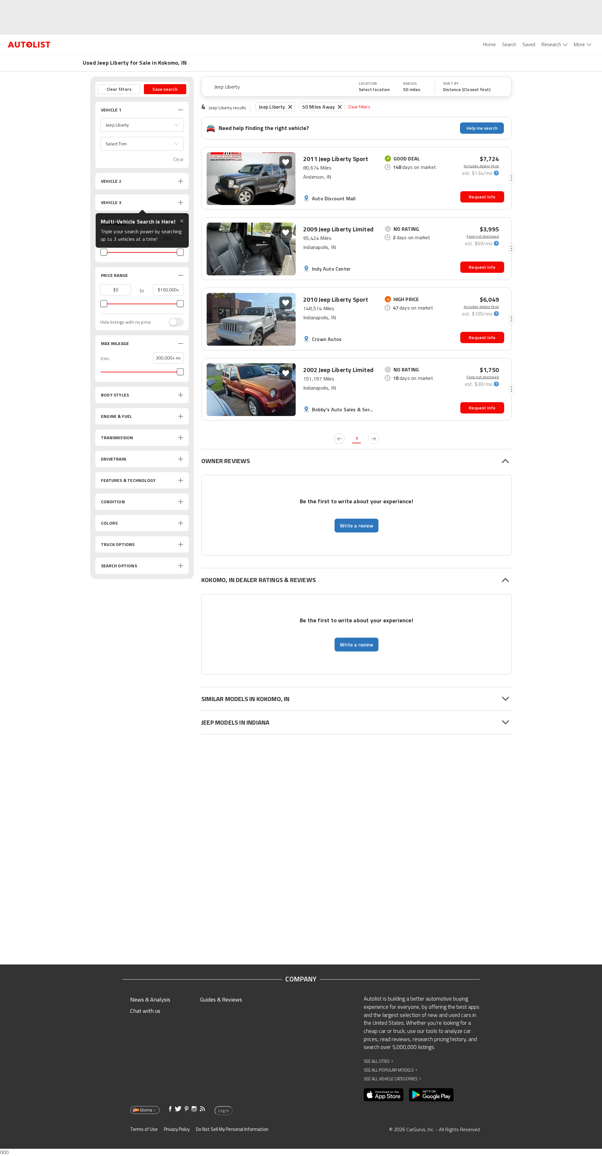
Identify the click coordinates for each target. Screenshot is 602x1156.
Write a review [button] (356, 525)
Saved (528, 44)
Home (489, 44)
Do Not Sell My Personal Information (232, 1129)
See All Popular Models (390, 1070)
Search (509, 44)
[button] (142, 125)
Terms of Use (144, 1129)
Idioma (146, 1110)
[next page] (373, 438)
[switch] (173, 322)
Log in (223, 1110)
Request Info (482, 196)
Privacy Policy (177, 1129)
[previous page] (339, 438)
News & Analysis (150, 999)
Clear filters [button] (119, 89)
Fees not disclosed (483, 236)
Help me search (482, 128)
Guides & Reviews (221, 999)
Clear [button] (178, 159)
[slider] (103, 252)
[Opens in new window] (384, 1094)
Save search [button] (164, 89)
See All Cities (378, 1061)
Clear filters (359, 106)
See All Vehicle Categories (392, 1078)
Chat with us (145, 1011)
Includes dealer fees (481, 166)
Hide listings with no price (125, 322)
